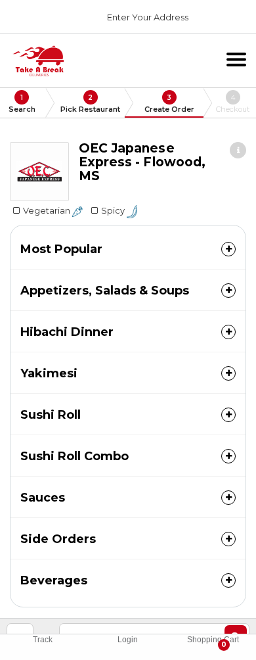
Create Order (169, 103)
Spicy (114, 210)
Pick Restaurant (90, 103)
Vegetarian (47, 210)
